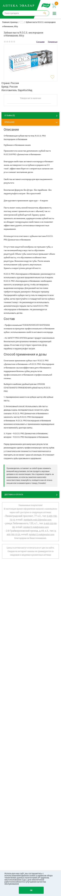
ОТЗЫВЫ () (9, 115)
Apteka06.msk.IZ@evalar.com (37, 519)
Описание (9, 122)
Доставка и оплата (13, 494)
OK (31, 890)
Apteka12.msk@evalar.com (41, 534)
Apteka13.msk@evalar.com (36, 527)
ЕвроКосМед (25, 90)
